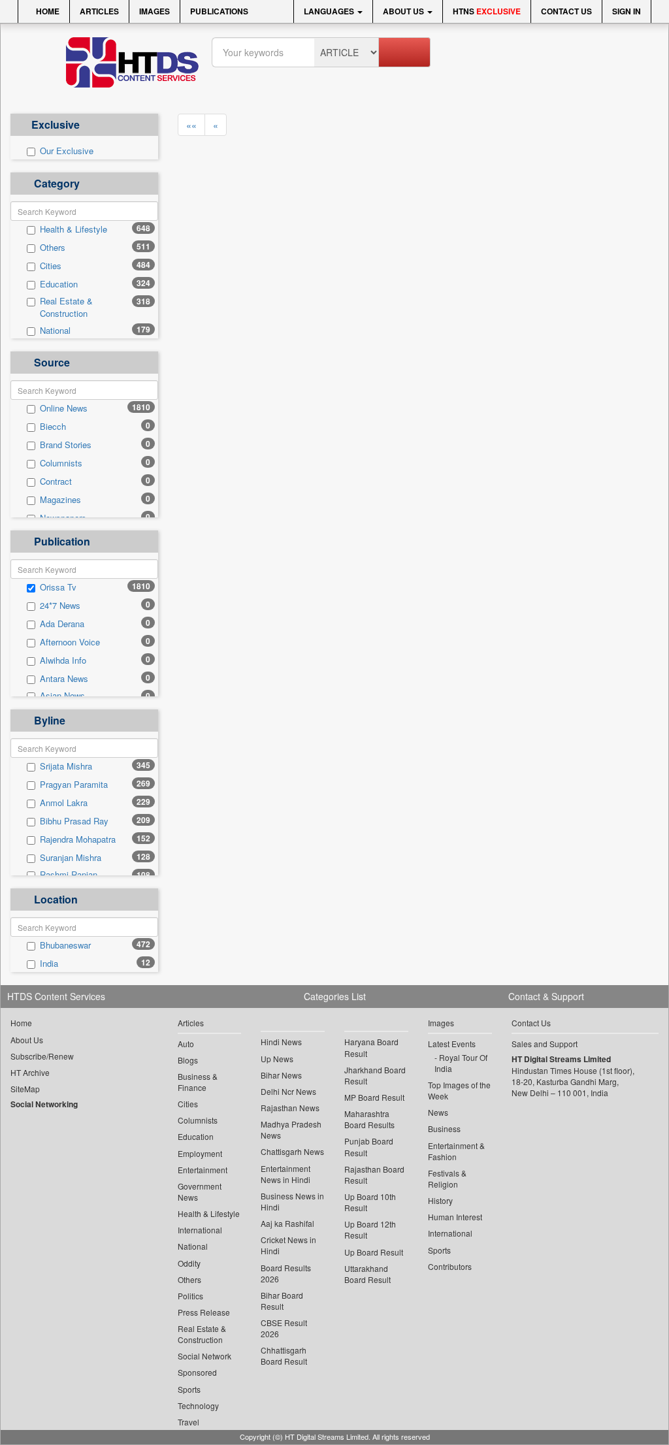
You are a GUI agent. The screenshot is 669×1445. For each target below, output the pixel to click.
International (200, 1229)
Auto (186, 1043)
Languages (330, 11)
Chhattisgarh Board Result (284, 1355)
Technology (198, 1405)
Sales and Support (545, 1043)
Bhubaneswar (65, 945)
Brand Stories (65, 445)
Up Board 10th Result (370, 1202)
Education (59, 284)
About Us (404, 11)
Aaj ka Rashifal (287, 1223)
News (438, 1112)
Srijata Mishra (66, 766)
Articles (99, 11)
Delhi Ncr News (288, 1091)
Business (444, 1128)
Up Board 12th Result (370, 1229)
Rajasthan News (290, 1107)
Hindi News (281, 1041)
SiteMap (25, 1088)
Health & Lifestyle (73, 229)
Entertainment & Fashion (456, 1151)
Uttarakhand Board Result (367, 1274)
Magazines (60, 500)
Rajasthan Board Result (374, 1174)
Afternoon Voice (70, 642)
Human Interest (455, 1216)
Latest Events (452, 1043)
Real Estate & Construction (66, 307)
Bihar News (281, 1074)
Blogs (188, 1059)
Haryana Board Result (371, 1047)
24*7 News (60, 605)
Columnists (61, 463)
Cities (50, 266)
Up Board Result (373, 1252)
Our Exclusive (66, 151)
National (55, 330)
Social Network (204, 1355)
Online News (64, 408)
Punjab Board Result (368, 1146)
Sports (189, 1389)
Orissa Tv (58, 587)
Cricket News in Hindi (288, 1245)
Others (52, 247)
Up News (277, 1058)
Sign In (626, 11)
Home (46, 11)
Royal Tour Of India (460, 1063)
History (440, 1200)
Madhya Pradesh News (291, 1129)
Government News (199, 1191)
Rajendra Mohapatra (78, 839)
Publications (219, 11)
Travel (188, 1421)
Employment (200, 1153)
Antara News (64, 679)
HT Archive (30, 1072)
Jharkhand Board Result (375, 1075)
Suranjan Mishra (70, 858)
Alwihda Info (63, 660)
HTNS (487, 11)
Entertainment (202, 1169)
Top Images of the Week (459, 1090)
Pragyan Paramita (74, 784)
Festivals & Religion (447, 1178)
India (49, 963)
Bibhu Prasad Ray (74, 821)
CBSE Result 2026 (284, 1328)
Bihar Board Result (282, 1301)
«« (191, 124)
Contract (56, 481)
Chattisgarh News (292, 1151)
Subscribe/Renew (42, 1056)
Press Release (204, 1312)
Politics (190, 1295)
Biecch (53, 426)
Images (154, 11)
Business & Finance (198, 1082)
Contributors (450, 1266)
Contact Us (566, 11)
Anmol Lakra (64, 803)
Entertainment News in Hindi (285, 1174)
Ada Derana (62, 624)
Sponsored (197, 1372)
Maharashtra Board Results (369, 1119)
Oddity (189, 1263)
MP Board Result (374, 1097)
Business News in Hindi (292, 1201)
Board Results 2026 (286, 1273)
